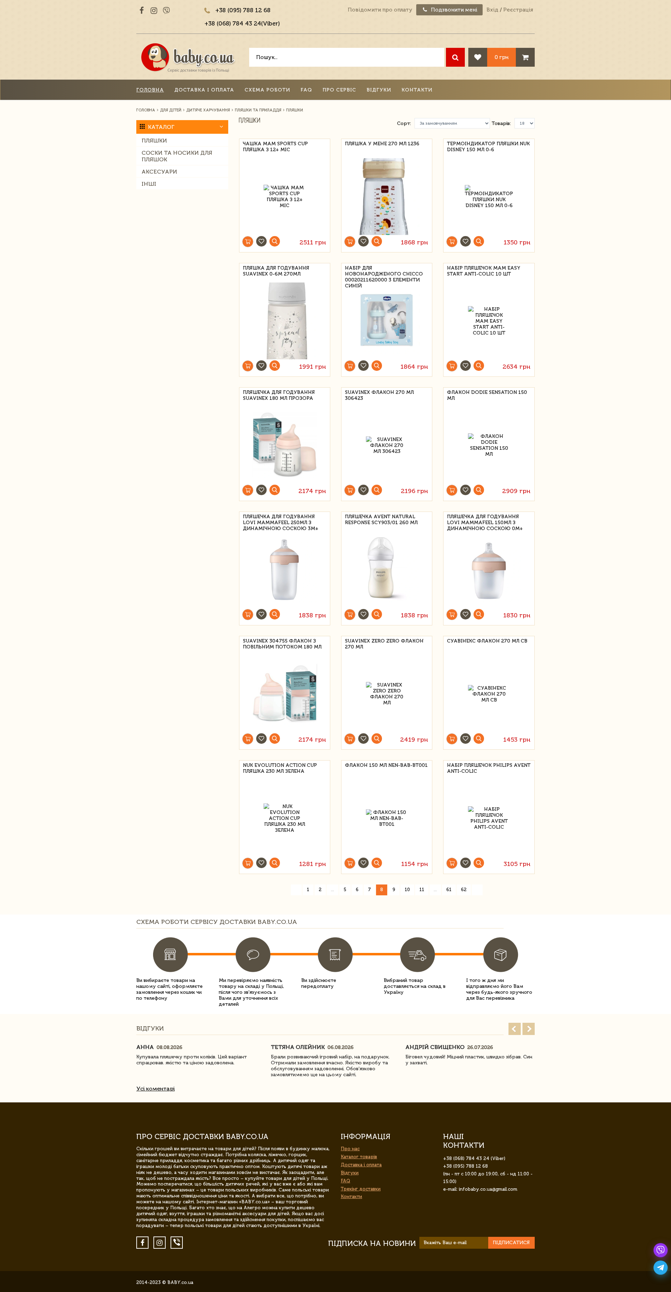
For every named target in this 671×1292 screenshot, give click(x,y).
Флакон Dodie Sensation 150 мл (487, 395)
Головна (150, 90)
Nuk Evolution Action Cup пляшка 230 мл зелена (280, 768)
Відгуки (379, 90)
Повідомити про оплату (380, 10)
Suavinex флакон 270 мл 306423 (379, 395)
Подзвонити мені (453, 10)
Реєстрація (518, 10)
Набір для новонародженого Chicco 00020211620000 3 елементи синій (384, 273)
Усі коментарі (155, 1088)
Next (528, 1029)
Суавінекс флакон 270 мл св (487, 641)
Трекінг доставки (361, 1188)
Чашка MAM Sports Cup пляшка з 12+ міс (275, 147)
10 (407, 889)
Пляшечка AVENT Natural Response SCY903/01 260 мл (381, 520)
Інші (149, 184)
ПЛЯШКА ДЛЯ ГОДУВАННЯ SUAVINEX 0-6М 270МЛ (276, 271)
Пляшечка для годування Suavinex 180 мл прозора (279, 395)
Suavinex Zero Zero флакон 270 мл (384, 644)
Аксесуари (159, 171)
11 (421, 889)
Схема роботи (267, 90)
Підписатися (511, 1243)
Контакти (417, 90)
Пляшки (154, 140)
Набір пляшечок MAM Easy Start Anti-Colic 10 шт (483, 271)
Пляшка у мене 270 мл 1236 (382, 144)
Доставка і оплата (204, 90)
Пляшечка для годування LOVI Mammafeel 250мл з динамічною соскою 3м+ (280, 521)
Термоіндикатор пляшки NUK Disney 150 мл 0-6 (488, 147)
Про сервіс (339, 90)
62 (464, 889)
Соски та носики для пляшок (177, 156)
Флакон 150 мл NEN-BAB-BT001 (386, 765)
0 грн (501, 57)
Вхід (492, 10)
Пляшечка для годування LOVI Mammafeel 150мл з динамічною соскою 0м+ (485, 521)
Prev (514, 1029)
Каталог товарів (359, 1156)
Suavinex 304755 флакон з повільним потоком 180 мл (282, 644)
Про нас (350, 1148)
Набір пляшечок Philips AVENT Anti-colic (489, 768)
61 (449, 889)
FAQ (306, 90)
